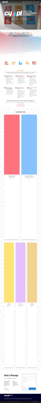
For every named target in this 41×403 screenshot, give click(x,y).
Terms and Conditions (15, 398)
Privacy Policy (6, 398)
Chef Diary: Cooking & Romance (30, 43)
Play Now (24, 54)
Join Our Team (20, 105)
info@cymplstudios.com (7, 390)
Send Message (32, 388)
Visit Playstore (25, 18)
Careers (10, 398)
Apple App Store (21, 398)
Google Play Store (26, 398)
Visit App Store (16, 18)
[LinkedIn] (9, 306)
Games (31, 398)
